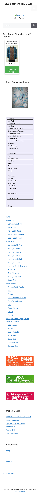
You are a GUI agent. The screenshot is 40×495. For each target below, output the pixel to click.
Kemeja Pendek (14, 248)
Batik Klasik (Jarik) (14, 123)
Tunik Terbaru (8, 473)
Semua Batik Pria (15, 245)
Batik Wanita (12, 153)
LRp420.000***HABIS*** (12, 70)
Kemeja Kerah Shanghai (16, 141)
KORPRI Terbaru (13, 198)
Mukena (10, 178)
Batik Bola (11, 143)
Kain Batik (11, 118)
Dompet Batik (12, 193)
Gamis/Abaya (12, 168)
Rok (9, 166)
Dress (10, 163)
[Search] (34, 25)
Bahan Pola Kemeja (16, 234)
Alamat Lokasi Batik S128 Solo (18, 417)
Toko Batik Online (13, 433)
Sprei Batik (11, 183)
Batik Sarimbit (12, 181)
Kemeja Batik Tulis (14, 133)
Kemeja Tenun (12, 138)
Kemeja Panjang (14, 252)
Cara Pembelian (12, 420)
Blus (9, 156)
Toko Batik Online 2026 (18, 3)
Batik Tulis (11, 121)
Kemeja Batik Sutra (14, 136)
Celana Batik (12, 188)
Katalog (9, 217)
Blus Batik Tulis (13, 158)
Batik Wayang (12, 146)
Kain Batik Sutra (14, 231)
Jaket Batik (11, 186)
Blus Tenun (11, 161)
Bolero (10, 171)
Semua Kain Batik (15, 224)
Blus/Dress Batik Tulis (17, 298)
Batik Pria (11, 126)
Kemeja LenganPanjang (15, 131)
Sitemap (9, 461)
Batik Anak (11, 176)
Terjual (10, 206)
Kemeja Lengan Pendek (16, 128)
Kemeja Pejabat (13, 148)
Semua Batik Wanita (16, 287)
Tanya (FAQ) (11, 430)
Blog (8, 451)
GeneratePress (20, 492)
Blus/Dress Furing (15, 301)
